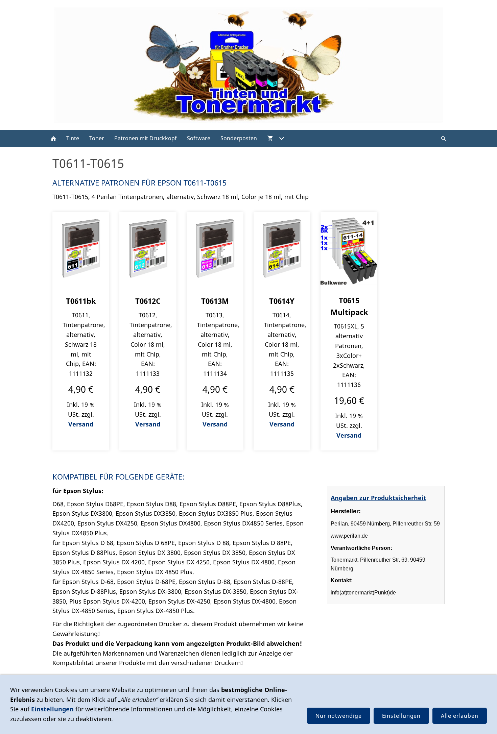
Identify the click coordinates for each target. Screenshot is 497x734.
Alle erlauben (459, 715)
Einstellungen (52, 709)
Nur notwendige (338, 715)
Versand (80, 424)
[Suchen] (443, 138)
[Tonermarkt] (53, 138)
